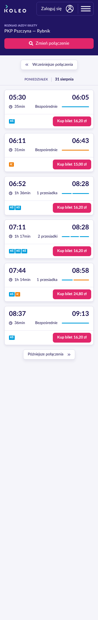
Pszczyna (22, 31)
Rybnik (43, 31)
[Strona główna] (15, 9)
